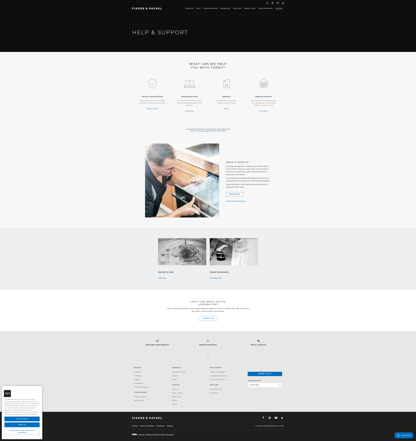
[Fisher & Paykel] (147, 418)
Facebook (263, 417)
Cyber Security (139, 400)
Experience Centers (179, 372)
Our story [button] (237, 8)
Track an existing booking (235, 201)
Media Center (176, 397)
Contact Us (208, 318)
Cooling (136, 379)
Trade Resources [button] (265, 8)
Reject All (22, 424)
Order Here (162, 278)
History (174, 400)
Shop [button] (198, 8)
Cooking (137, 372)
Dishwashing (138, 383)
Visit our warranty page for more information (208, 131)
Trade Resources (216, 389)
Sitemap (170, 426)
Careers (175, 404)
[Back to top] (208, 358)
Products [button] (190, 8)
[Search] (267, 3)
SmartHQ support (140, 397)
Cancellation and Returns (219, 376)
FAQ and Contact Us (217, 379)
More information (31, 414)
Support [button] (279, 8)
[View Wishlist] (277, 3)
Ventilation (137, 376)
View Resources (216, 278)
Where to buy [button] (250, 8)
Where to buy (265, 374)
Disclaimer (160, 426)
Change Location (254, 380)
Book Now (235, 194)
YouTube (276, 417)
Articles (174, 379)
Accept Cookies (22, 419)
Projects (175, 376)
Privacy (135, 426)
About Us (175, 389)
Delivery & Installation (217, 372)
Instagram (269, 417)
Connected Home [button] (210, 8)
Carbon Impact (177, 393)
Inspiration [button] (225, 8)
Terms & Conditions (147, 426)
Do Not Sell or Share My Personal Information (22, 431)
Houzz (282, 417)
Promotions (214, 393)
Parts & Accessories (141, 387)
